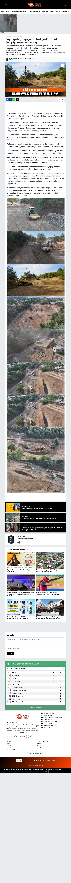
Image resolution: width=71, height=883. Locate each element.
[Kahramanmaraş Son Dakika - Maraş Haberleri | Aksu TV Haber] (34, 5)
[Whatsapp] (30, 736)
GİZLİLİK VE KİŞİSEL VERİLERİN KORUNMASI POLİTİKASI (23, 771)
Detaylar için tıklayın (35, 707)
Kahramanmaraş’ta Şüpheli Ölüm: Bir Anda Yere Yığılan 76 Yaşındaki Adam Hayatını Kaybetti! (20, 594)
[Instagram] (21, 736)
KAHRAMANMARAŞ (19, 11)
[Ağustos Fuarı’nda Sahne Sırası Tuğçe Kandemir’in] (21, 560)
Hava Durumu (48, 715)
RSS (19, 760)
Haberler (8, 36)
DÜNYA (9, 747)
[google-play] (40, 753)
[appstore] (30, 753)
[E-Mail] (18, 542)
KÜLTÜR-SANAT (11, 749)
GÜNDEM (65, 11)
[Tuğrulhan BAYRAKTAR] (11, 539)
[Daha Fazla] (17, 99)
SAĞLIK (39, 747)
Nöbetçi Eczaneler (49, 713)
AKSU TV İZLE (5, 11)
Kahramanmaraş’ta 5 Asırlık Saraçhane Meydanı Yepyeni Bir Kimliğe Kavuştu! (48, 617)
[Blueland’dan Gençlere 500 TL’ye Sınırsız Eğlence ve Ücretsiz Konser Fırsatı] (21, 607)
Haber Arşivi (47, 727)
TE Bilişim (40, 765)
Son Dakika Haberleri (50, 725)
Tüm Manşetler (48, 723)
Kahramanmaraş (19, 36)
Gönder (10, 653)
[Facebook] (14, 736)
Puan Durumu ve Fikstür (50, 721)
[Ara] (65, 4)
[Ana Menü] (6, 4)
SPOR (52, 11)
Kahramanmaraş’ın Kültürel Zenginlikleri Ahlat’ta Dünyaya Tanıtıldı (49, 570)
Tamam (45, 771)
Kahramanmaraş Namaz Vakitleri (53, 717)
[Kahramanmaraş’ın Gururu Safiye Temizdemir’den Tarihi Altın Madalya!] (50, 583)
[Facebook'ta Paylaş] (7, 99)
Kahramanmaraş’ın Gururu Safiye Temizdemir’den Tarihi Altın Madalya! (47, 593)
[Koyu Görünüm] (62, 4)
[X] (17, 736)
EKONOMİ (39, 746)
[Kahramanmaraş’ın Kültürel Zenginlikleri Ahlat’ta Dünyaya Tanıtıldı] (50, 560)
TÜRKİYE (45, 11)
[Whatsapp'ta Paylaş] (13, 99)
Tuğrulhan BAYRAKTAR (25, 538)
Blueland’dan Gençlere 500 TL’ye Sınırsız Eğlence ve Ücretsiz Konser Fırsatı (19, 617)
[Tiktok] (27, 736)
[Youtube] (24, 736)
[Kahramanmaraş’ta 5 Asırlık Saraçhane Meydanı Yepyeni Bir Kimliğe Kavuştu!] (50, 607)
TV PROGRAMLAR (34, 11)
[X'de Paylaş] (10, 99)
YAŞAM (58, 11)
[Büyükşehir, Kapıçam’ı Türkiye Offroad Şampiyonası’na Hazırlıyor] (35, 79)
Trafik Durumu (48, 719)
